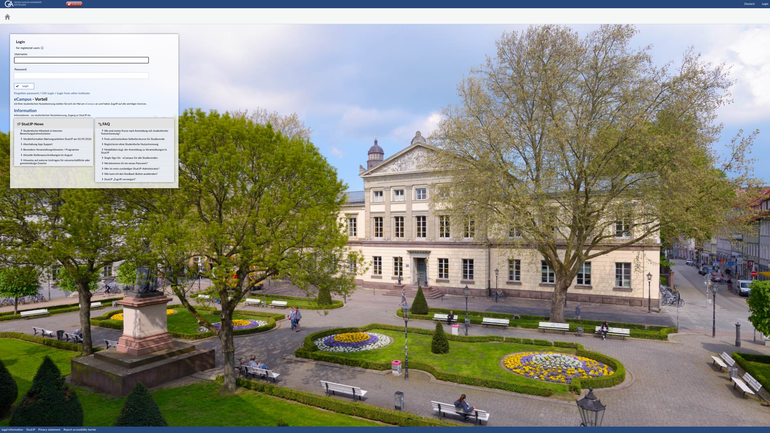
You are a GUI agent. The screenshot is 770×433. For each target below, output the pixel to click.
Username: (21, 54)
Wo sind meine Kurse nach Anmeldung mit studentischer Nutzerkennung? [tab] (134, 132)
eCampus (22, 99)
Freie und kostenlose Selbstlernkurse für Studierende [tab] (134, 139)
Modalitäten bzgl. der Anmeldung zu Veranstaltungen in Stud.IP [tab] (134, 151)
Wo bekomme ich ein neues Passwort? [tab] (126, 163)
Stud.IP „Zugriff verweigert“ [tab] (120, 179)
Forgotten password (27, 93)
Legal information (12, 429)
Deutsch (749, 4)
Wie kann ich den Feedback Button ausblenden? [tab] (131, 174)
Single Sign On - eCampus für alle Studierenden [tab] (131, 158)
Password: (20, 69)
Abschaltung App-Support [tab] (38, 144)
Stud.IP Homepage (757, 16)
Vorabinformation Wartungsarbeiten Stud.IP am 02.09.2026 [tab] (57, 139)
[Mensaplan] (74, 5)
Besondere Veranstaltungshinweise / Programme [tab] (51, 149)
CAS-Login (48, 93)
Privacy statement (49, 429)
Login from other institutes (73, 93)
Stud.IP (30, 429)
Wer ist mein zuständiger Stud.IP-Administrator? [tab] (131, 168)
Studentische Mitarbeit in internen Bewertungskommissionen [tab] (41, 132)
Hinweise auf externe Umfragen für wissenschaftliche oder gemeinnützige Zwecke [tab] (55, 162)
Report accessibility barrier (80, 429)
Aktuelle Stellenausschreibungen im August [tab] (48, 155)
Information (25, 111)
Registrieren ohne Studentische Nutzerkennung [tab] (131, 144)
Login (765, 4)
